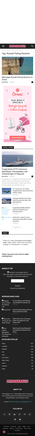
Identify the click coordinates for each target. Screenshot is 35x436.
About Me (6, 426)
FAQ (28, 426)
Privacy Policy (18, 428)
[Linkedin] (14, 414)
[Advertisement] (17, 3)
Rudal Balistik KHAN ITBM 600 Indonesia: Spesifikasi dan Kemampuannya (21, 209)
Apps (19, 426)
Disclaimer (17, 430)
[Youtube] (20, 419)
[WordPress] (15, 419)
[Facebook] (4, 414)
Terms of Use (27, 428)
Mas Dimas (5, 82)
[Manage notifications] (4, 431)
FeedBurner (21, 288)
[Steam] (25, 414)
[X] (30, 414)
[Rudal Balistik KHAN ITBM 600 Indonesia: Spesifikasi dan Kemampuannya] (6, 211)
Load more (17, 227)
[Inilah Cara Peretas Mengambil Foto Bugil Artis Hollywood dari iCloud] (6, 332)
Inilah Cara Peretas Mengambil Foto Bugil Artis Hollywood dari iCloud (22, 330)
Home (3, 50)
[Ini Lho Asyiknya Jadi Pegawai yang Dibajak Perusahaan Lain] (6, 304)
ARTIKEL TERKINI (8, 147)
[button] (3, 46)
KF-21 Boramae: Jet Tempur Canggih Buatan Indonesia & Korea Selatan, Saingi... (23, 190)
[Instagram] (9, 414)
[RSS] (19, 414)
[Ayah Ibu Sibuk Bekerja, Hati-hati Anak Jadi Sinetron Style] (6, 312)
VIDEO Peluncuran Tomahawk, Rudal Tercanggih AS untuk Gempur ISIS (22, 320)
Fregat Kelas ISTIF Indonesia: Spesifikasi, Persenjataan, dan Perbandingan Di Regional (15, 171)
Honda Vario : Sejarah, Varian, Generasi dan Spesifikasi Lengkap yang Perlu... (22, 219)
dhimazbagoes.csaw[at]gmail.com (21, 402)
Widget (24, 426)
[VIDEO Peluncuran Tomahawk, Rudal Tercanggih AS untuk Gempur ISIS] (6, 321)
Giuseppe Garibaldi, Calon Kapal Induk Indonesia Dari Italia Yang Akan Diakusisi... (22, 200)
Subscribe (5, 428)
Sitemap (11, 428)
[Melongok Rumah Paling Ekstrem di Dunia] (17, 66)
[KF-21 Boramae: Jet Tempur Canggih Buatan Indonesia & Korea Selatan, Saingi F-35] (6, 191)
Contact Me (13, 426)
